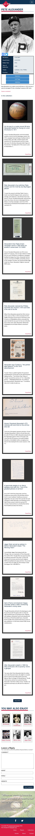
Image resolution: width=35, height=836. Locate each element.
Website (4, 781)
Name (3, 770)
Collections (31, 830)
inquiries (17, 700)
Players (22, 830)
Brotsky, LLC (13, 827)
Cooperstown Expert (13, 825)
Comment (5, 752)
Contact (31, 833)
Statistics (17, 76)
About (24, 833)
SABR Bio (17, 82)
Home (14, 830)
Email (3, 776)
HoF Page (17, 79)
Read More (28, 154)
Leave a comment (6, 91)
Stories (17, 833)
